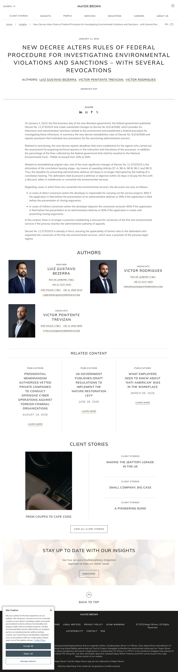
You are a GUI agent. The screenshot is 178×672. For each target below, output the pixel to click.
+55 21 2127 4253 (143, 282)
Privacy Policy (93, 624)
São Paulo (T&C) (51, 290)
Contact (91, 631)
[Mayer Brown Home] (89, 6)
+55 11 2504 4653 (72, 326)
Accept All (28, 646)
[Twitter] (97, 113)
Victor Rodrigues (141, 79)
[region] (28, 638)
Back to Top (89, 602)
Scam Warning (115, 624)
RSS (103, 631)
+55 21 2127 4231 (61, 284)
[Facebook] (91, 113)
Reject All (28, 654)
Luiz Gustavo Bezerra (57, 79)
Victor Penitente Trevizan (101, 79)
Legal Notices (72, 624)
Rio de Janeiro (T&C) (61, 279)
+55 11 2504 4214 (72, 290)
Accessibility (74, 631)
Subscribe (89, 574)
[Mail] (86, 112)
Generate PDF (89, 89)
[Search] (173, 6)
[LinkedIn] (80, 113)
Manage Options (28, 661)
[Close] (51, 610)
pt (172, 24)
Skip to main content (13, 2)
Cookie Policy (39, 640)
